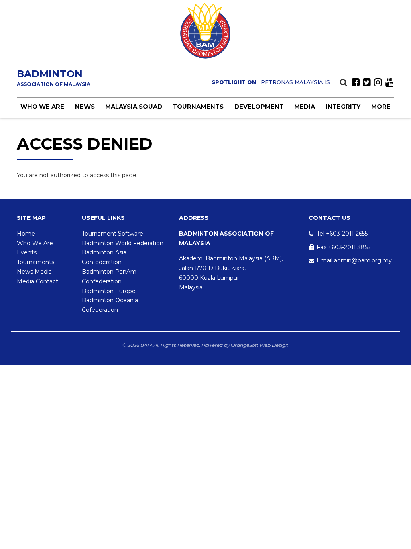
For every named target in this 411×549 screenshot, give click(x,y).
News (85, 106)
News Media (34, 271)
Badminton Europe (109, 291)
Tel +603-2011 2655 (342, 233)
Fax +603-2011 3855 (343, 247)
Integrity (343, 106)
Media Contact (37, 281)
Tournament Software (112, 233)
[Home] (205, 31)
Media (304, 106)
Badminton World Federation (122, 243)
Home (26, 233)
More (381, 106)
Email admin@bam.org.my (354, 260)
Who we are (42, 106)
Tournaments (198, 106)
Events (27, 252)
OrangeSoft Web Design (260, 345)
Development (259, 106)
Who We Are (35, 243)
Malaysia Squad (133, 106)
